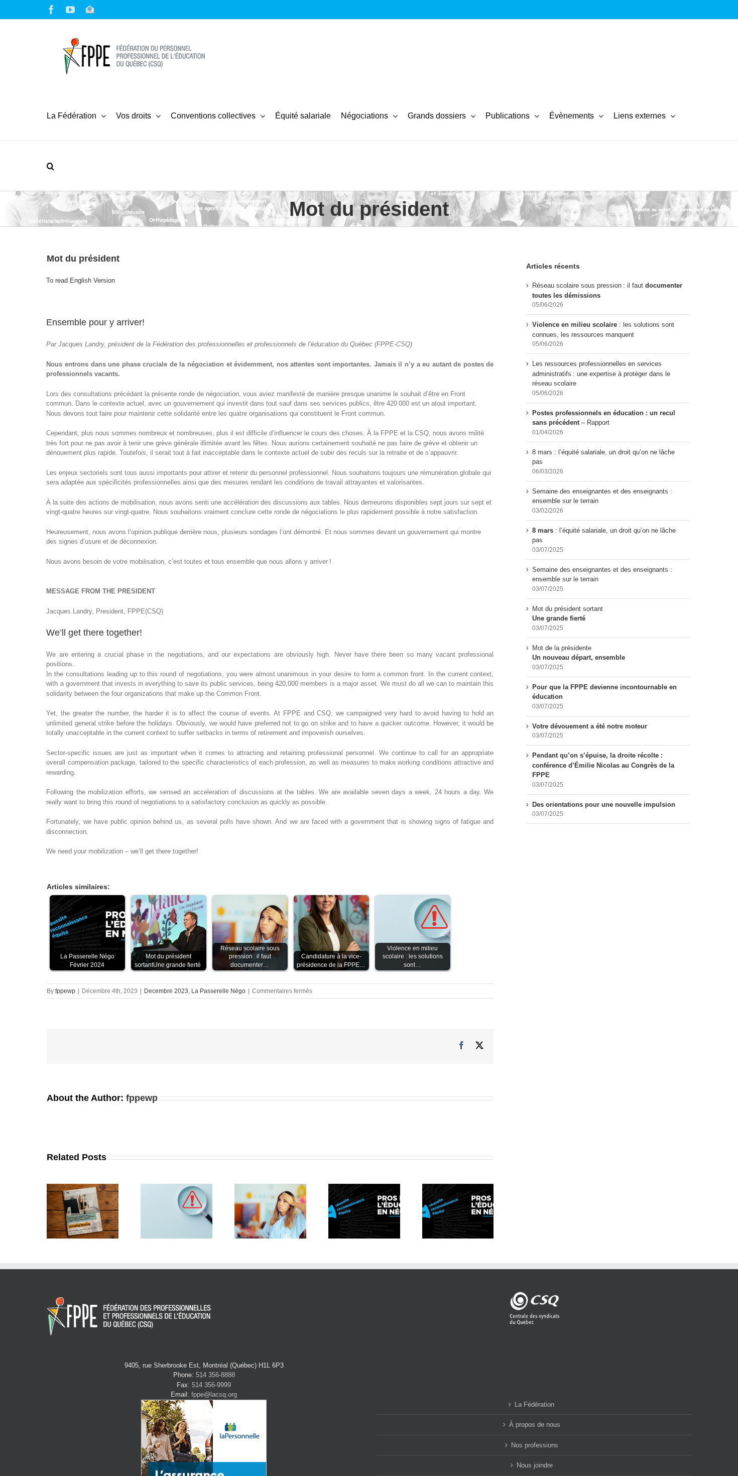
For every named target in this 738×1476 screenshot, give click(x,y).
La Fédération (534, 1404)
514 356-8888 (215, 1375)
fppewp (65, 991)
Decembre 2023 (166, 991)
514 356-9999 (211, 1385)
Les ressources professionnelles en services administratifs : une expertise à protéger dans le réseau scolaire (601, 373)
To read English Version (80, 280)
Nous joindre (535, 1465)
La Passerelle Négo (218, 991)
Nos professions (534, 1445)
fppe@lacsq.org (214, 1394)
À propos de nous (534, 1424)
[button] (50, 166)
